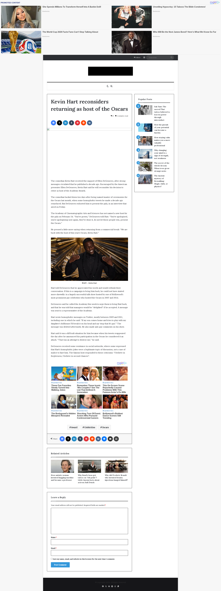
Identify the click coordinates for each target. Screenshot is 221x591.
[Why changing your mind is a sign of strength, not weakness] (145, 154)
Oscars (105, 427)
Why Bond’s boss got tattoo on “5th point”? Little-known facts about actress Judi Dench (89, 479)
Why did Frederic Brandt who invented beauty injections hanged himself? (116, 477)
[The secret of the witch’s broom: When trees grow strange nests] (145, 166)
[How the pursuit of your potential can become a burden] (145, 128)
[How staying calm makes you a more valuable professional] (145, 141)
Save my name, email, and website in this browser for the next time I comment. (84, 559)
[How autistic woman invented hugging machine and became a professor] (62, 466)
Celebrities (89, 427)
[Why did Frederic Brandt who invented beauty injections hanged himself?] (116, 466)
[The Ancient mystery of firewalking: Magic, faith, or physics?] (145, 179)
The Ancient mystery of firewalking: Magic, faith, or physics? (161, 181)
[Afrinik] (110, 71)
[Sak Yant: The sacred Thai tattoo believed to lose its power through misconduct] (145, 110)
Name (54, 537)
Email (54, 548)
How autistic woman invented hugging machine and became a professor (62, 477)
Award (74, 427)
